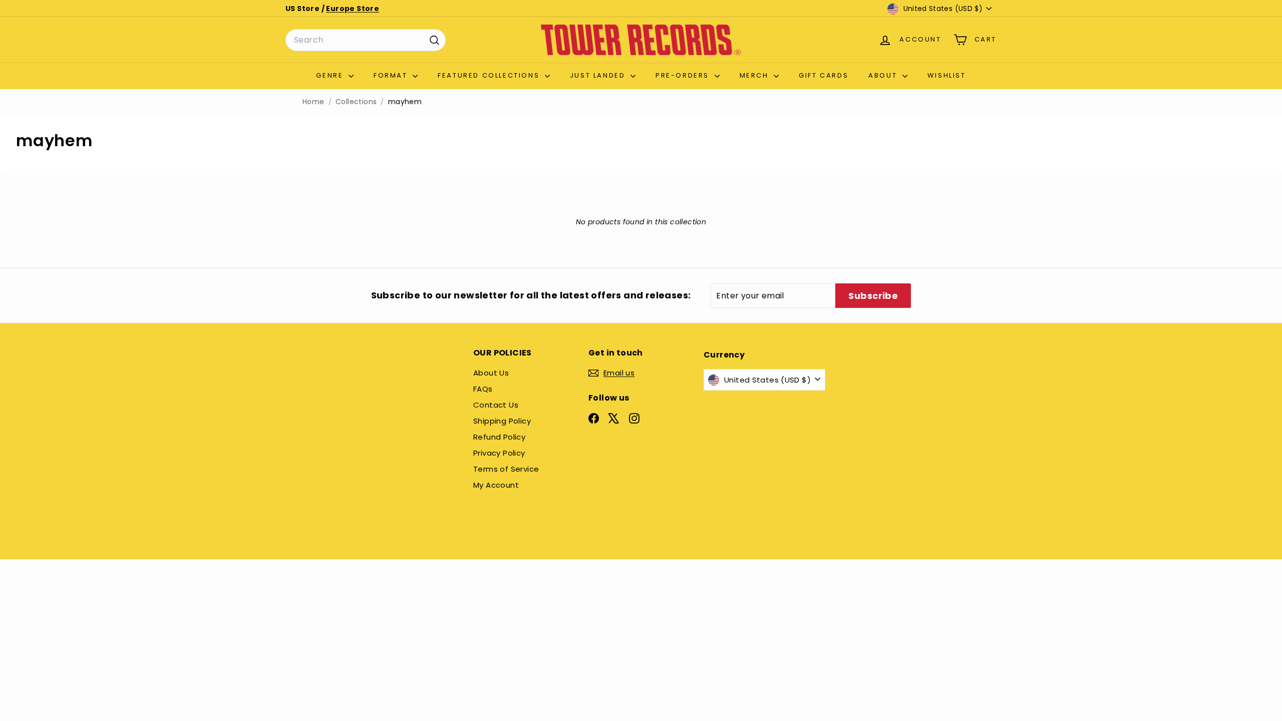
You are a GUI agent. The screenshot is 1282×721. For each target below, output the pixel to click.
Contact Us (495, 405)
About (884, 75)
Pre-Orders (684, 75)
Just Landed (599, 75)
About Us (491, 373)
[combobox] (365, 40)
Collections (356, 102)
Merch (756, 75)
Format (392, 75)
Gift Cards (823, 75)
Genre (331, 75)
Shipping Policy (502, 421)
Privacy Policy (499, 453)
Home (313, 102)
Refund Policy (499, 437)
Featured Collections (490, 75)
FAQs (483, 389)
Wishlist (946, 75)
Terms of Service (506, 469)
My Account (496, 485)
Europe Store (352, 9)
